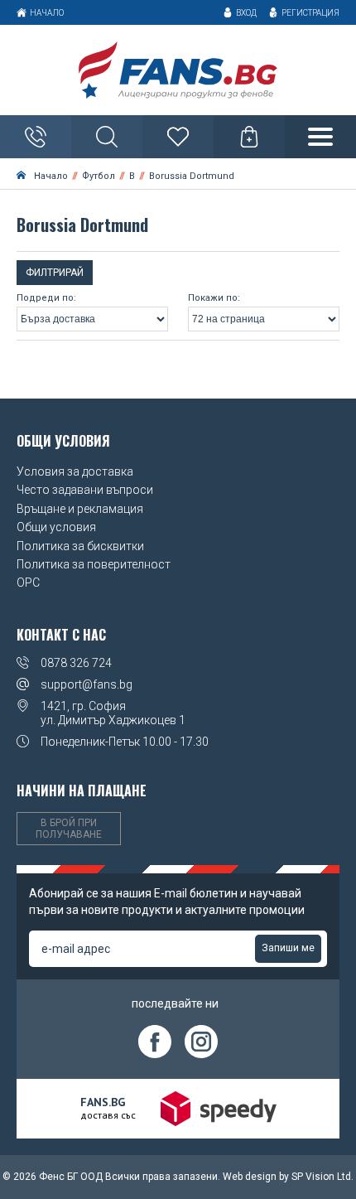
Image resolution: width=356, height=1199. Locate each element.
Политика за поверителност (94, 564)
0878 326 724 (76, 663)
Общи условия (56, 527)
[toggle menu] (320, 137)
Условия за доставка (75, 471)
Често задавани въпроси (85, 489)
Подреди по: (46, 298)
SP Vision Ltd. (322, 1176)
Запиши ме (288, 948)
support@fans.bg (86, 684)
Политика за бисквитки (80, 546)
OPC (28, 582)
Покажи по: (214, 298)
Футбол (98, 176)
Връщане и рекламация (80, 508)
